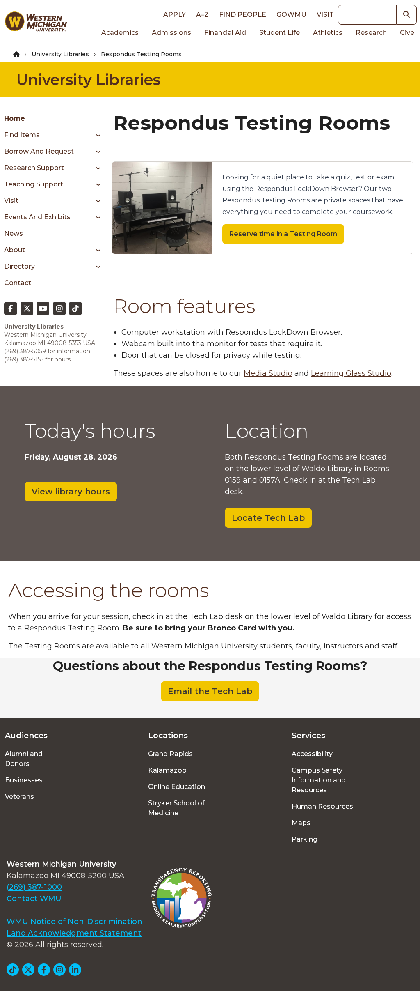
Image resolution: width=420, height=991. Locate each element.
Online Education (176, 787)
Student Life (279, 33)
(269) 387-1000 (34, 887)
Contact (17, 283)
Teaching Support (33, 184)
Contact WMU (34, 898)
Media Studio (268, 373)
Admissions (171, 33)
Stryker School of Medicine (176, 808)
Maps (301, 823)
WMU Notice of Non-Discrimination (74, 921)
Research (371, 33)
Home (14, 118)
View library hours (71, 492)
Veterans (19, 796)
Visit (325, 14)
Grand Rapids (170, 754)
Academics (120, 33)
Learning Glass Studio (351, 373)
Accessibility (312, 754)
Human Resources (322, 806)
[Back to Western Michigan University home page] (35, 23)
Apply (174, 14)
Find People (242, 14)
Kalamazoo (167, 770)
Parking (304, 839)
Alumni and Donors (24, 759)
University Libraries (60, 54)
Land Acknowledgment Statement (74, 933)
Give (407, 33)
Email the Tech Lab (210, 691)
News (13, 233)
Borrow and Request (39, 151)
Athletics (327, 33)
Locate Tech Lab (268, 518)
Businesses (24, 780)
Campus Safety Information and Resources (319, 780)
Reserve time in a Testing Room (283, 234)
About (14, 250)
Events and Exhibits (37, 217)
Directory (19, 266)
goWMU (291, 14)
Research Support (34, 168)
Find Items (22, 135)
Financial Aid (225, 33)
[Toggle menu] (95, 135)
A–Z (202, 14)
